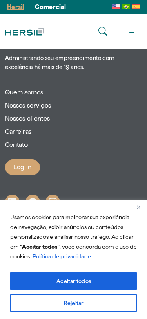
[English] (116, 7)
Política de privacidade (62, 256)
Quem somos (24, 92)
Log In (22, 167)
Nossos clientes (27, 118)
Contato (16, 144)
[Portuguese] (126, 7)
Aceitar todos (73, 281)
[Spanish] (136, 7)
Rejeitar (73, 303)
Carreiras (18, 131)
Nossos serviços (28, 105)
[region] (73, 259)
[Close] (138, 207)
